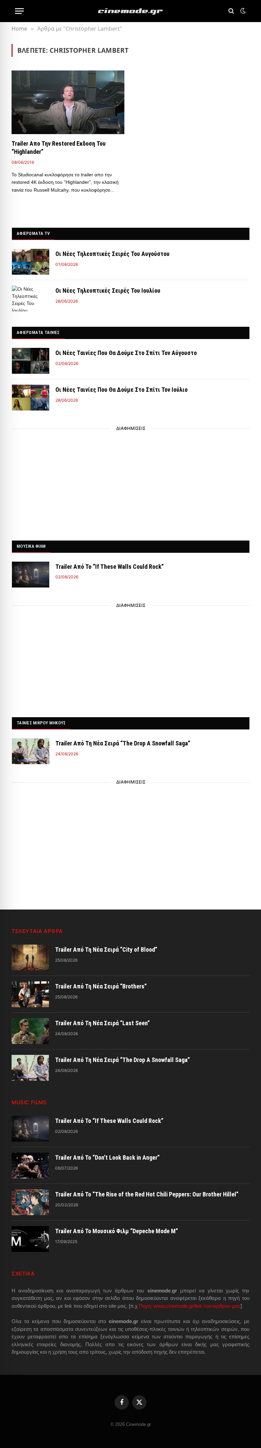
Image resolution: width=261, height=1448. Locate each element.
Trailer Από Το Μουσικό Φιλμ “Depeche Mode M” (116, 1231)
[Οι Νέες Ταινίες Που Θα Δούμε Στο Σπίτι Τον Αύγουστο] (30, 361)
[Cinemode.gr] (130, 11)
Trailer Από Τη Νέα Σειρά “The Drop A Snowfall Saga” (122, 743)
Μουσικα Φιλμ (31, 546)
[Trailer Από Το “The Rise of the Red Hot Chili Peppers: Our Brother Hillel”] (30, 1202)
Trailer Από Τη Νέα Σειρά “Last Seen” (102, 1023)
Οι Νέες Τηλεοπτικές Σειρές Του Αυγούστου (112, 253)
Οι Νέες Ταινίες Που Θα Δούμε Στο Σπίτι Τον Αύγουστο (126, 352)
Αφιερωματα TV (33, 233)
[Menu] (19, 11)
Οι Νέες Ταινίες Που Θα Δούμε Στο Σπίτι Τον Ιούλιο (121, 389)
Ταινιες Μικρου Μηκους (41, 722)
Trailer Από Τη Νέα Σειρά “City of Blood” (106, 949)
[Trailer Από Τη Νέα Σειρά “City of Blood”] (30, 957)
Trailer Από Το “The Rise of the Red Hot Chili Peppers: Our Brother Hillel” (147, 1194)
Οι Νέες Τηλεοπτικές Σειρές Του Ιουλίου (107, 290)
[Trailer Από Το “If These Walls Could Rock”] (30, 575)
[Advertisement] (131, 482)
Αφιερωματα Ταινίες (38, 332)
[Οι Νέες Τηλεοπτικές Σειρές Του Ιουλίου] (30, 298)
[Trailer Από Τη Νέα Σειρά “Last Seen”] (30, 1031)
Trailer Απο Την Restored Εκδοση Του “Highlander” (59, 147)
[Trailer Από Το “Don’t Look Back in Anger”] (30, 1165)
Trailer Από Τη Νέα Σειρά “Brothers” (101, 986)
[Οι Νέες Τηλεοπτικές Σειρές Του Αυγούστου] (30, 262)
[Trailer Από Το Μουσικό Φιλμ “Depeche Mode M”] (30, 1239)
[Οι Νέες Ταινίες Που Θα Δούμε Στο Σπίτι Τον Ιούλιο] (30, 398)
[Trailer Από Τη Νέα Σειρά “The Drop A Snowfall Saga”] (30, 751)
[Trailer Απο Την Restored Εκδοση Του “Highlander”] (68, 102)
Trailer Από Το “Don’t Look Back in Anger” (107, 1157)
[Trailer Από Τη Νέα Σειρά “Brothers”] (30, 994)
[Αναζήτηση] (231, 11)
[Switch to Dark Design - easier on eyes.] (242, 11)
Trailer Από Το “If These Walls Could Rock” (109, 566)
